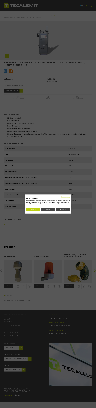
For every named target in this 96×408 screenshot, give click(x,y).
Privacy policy (65, 197)
